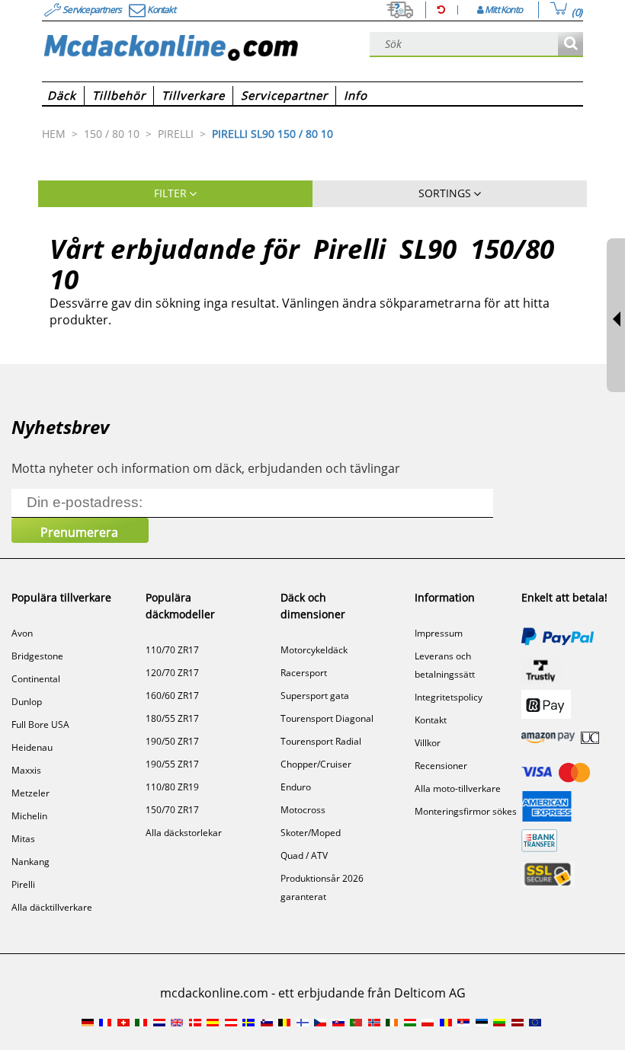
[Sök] (570, 44)
